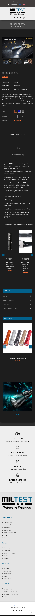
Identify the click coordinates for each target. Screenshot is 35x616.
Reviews (17, 148)
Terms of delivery (17, 155)
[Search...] (15, 17)
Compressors (7, 573)
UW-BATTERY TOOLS (9, 300)
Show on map (13, 4)
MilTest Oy (7, 558)
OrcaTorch (7, 550)
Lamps (5, 576)
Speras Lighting (8, 548)
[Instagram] (19, 610)
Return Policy (7, 530)
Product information (17, 134)
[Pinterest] (16, 610)
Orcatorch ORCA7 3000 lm (17, 358)
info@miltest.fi (18, 2)
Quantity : (5, 116)
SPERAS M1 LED (9, 259)
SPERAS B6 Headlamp (25, 259)
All (11, 26)
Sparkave (6, 556)
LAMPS (5, 296)
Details (17, 141)
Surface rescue (8, 571)
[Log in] (18, 18)
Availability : (6, 89)
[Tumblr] (21, 610)
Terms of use (8, 522)
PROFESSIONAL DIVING (10, 308)
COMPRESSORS (7, 304)
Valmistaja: (5, 82)
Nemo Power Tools (9, 553)
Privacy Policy (8, 527)
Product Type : (6, 86)
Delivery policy (8, 525)
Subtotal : (5, 120)
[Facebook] (13, 610)
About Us (6, 568)
